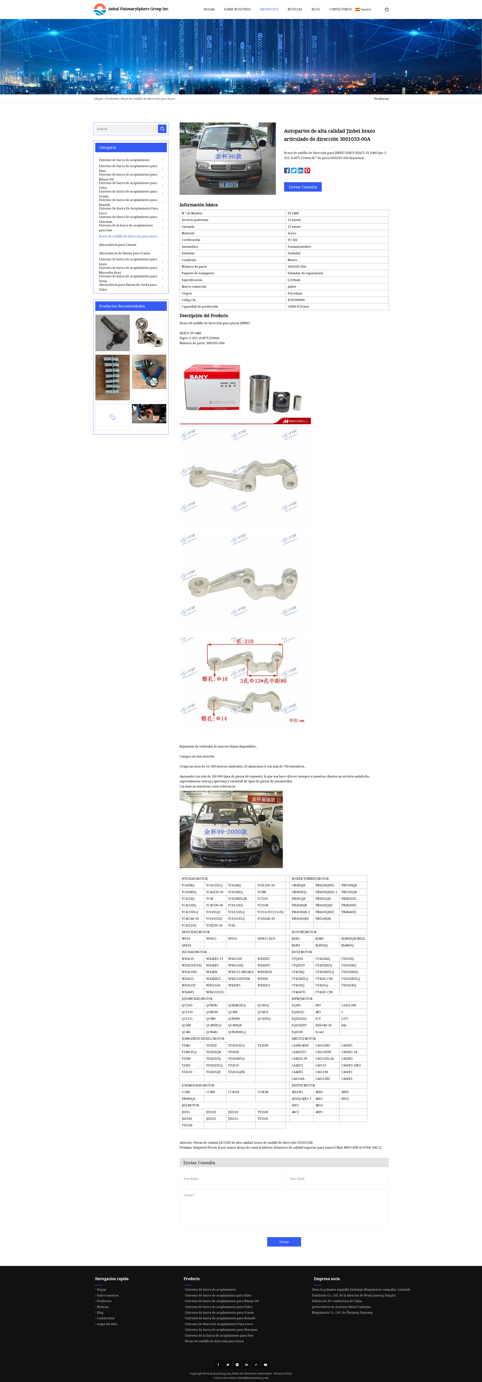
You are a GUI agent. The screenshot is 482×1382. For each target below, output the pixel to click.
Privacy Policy (283, 1373)
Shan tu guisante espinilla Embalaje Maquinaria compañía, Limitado (361, 1289)
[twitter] (228, 1364)
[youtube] (265, 1364)
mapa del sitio (107, 1324)
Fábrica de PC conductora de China (337, 1301)
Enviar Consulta (303, 187)
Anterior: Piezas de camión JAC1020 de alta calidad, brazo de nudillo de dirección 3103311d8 (246, 1142)
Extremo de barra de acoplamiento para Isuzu (128, 261)
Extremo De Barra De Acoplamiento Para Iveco (128, 210)
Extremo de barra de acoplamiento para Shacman (128, 219)
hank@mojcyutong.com (253, 1378)
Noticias (295, 9)
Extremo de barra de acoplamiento (124, 160)
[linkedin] (246, 1364)
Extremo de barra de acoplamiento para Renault (128, 202)
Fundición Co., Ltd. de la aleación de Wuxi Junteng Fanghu (354, 1295)
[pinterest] (237, 1364)
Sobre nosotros (237, 9)
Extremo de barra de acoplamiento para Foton (128, 278)
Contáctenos (340, 9)
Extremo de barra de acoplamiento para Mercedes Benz (128, 270)
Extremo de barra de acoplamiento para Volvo (128, 185)
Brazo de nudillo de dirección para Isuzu (148, 98)
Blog (316, 9)
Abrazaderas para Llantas (117, 245)
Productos (269, 9)
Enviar (284, 1242)
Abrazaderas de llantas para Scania (124, 253)
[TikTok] (256, 1364)
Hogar (209, 9)
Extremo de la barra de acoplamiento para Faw (126, 227)
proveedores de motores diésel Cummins (341, 1307)
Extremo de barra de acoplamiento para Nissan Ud (128, 176)
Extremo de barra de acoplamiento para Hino (128, 168)
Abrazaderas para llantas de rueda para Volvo (128, 287)
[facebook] (218, 1364)
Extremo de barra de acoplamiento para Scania (128, 193)
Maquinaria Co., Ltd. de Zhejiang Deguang (342, 1312)
